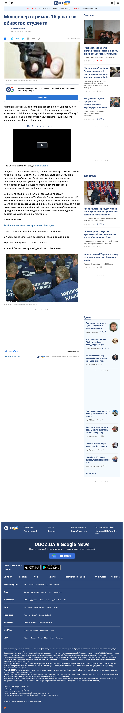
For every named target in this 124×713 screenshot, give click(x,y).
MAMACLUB (44, 630)
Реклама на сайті (30, 531)
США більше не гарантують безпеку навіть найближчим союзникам (100, 220)
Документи (52, 531)
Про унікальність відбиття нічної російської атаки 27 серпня (98, 413)
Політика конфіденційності (105, 527)
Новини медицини (31, 630)
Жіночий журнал (56, 638)
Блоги (82, 577)
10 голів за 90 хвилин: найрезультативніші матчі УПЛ (97, 460)
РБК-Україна (41, 165)
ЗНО (59, 600)
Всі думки (90, 473)
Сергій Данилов (91, 450)
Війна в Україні (44, 9)
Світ (36, 577)
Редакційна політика (12, 356)
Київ (25, 584)
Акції (49, 607)
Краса (40, 638)
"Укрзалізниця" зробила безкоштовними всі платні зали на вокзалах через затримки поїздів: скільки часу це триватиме (96, 73)
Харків (31, 584)
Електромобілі (39, 607)
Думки (87, 317)
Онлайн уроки (45, 600)
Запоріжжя (40, 584)
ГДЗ (25, 600)
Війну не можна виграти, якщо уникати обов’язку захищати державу (97, 430)
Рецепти (27, 615)
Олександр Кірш (91, 365)
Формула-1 (58, 592)
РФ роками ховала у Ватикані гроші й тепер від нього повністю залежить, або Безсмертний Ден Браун (97, 358)
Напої (34, 615)
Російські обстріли (89, 9)
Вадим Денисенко (92, 332)
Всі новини (115, 577)
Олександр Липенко (92, 466)
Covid (52, 630)
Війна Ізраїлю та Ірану (61, 9)
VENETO (76, 9)
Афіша (26, 638)
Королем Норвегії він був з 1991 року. (98, 264)
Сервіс (55, 607)
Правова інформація (78, 527)
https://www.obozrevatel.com (84, 649)
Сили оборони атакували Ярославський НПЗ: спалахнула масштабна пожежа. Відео (100, 234)
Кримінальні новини (18, 28)
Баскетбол (35, 592)
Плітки (33, 638)
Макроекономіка (45, 623)
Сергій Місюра (91, 420)
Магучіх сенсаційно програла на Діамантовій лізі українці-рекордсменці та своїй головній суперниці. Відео (96, 103)
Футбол (26, 592)
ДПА (54, 600)
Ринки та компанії (30, 623)
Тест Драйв (28, 607)
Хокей (43, 592)
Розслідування (71, 577)
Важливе (89, 15)
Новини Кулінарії (45, 615)
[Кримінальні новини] (41, 357)
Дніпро (49, 584)
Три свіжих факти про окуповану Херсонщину (96, 444)
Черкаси (57, 584)
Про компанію (29, 527)
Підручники (33, 600)
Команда (51, 527)
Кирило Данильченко (93, 348)
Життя (53, 577)
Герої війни (31, 9)
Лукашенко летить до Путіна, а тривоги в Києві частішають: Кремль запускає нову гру (96, 326)
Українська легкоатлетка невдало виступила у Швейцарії (94, 113)
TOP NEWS (90, 176)
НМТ (64, 600)
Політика (23, 577)
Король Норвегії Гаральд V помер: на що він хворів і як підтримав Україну (101, 257)
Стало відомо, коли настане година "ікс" (99, 58)
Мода (46, 638)
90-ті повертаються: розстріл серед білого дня (29, 225)
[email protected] (32, 695)
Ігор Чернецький (91, 436)
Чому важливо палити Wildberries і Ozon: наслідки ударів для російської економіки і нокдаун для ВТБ (96, 342)
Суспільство (100, 577)
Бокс (49, 592)
